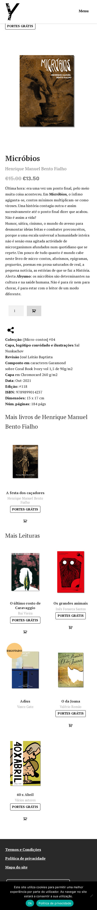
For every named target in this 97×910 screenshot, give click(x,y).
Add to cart (34, 311)
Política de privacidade (25, 858)
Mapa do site (16, 867)
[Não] (91, 895)
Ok (30, 903)
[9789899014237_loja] (48, 91)
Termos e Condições (23, 849)
